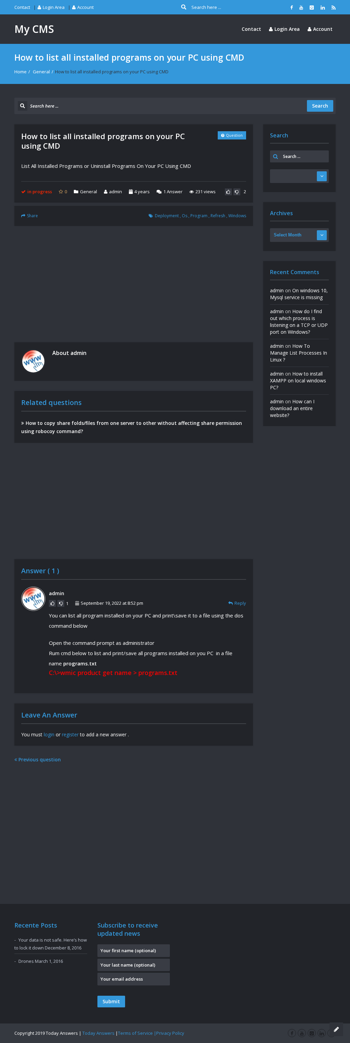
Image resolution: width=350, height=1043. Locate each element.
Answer (173, 191)
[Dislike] (236, 191)
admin (115, 191)
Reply (240, 603)
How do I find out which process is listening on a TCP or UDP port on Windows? (299, 321)
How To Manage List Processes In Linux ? (298, 353)
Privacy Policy (170, 1033)
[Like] (228, 191)
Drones (26, 961)
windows (237, 216)
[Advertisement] (133, 284)
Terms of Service (135, 1033)
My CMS (34, 29)
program (198, 216)
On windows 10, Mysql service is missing (299, 293)
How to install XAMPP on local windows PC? (298, 380)
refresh (218, 216)
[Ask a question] (336, 1029)
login (49, 734)
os (184, 216)
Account (85, 7)
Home (20, 72)
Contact (22, 7)
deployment (167, 216)
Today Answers (98, 1033)
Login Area (54, 7)
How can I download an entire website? (292, 408)
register (70, 734)
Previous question (39, 759)
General (41, 72)
